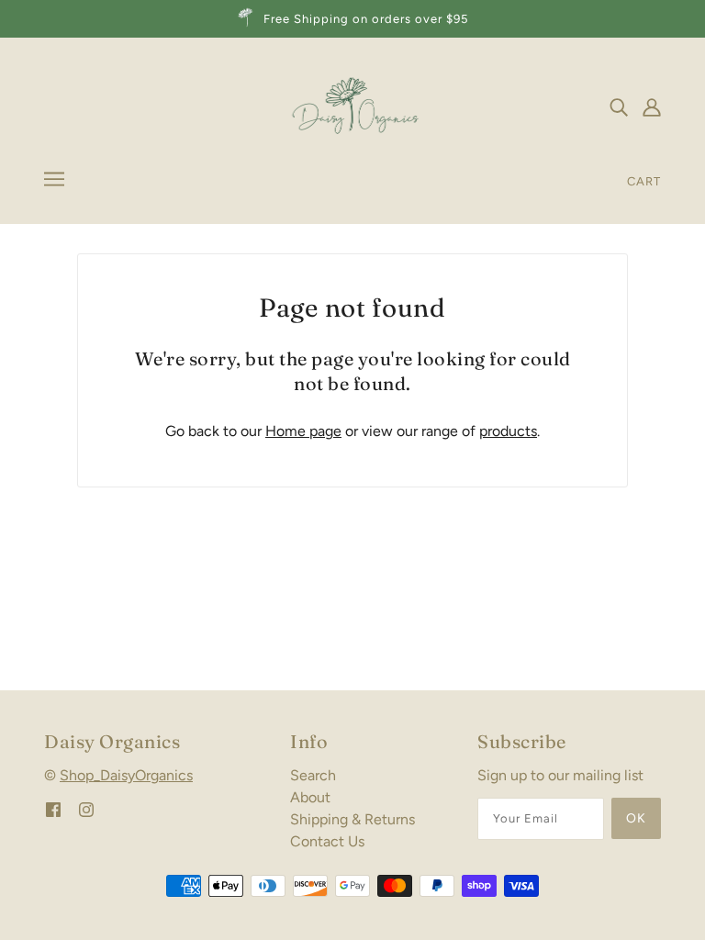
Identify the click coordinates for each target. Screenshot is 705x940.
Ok (636, 818)
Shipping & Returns (352, 819)
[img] (618, 106)
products (508, 431)
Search (313, 775)
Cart (644, 181)
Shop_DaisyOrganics (126, 775)
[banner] (353, 105)
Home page (303, 431)
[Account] (651, 106)
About (310, 797)
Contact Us (327, 841)
